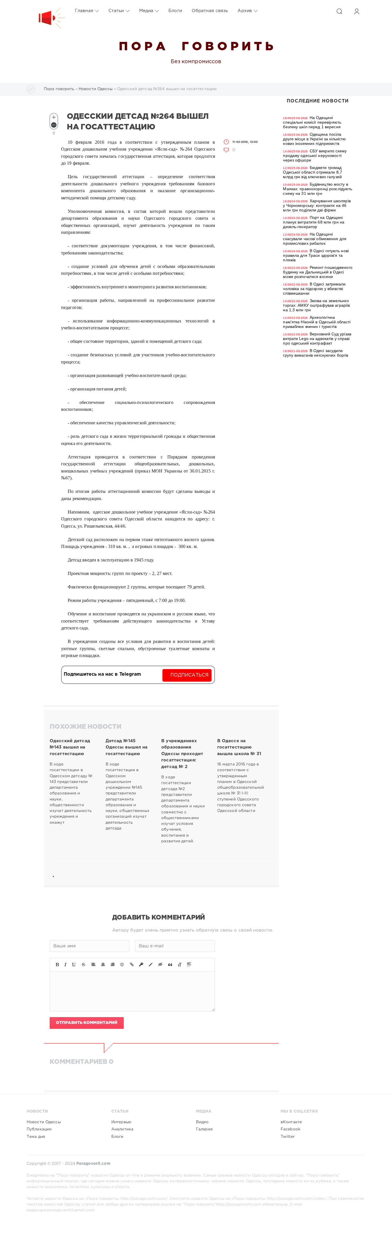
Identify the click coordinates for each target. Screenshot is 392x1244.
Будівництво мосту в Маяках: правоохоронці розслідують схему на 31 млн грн (317, 189)
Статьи (116, 11)
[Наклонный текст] (65, 964)
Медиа (146, 11)
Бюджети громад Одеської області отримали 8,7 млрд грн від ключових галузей (312, 172)
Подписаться (189, 675)
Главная (84, 11)
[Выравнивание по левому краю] (93, 964)
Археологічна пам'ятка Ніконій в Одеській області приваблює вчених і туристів (316, 322)
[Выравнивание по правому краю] (112, 964)
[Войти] (356, 11)
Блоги (175, 11)
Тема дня (36, 1136)
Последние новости (318, 101)
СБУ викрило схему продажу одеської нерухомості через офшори (315, 155)
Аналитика (122, 1129)
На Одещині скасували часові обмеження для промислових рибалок (314, 239)
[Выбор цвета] (151, 964)
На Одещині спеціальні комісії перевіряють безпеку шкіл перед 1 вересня (312, 122)
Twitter (287, 1136)
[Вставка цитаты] (170, 964)
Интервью (121, 1122)
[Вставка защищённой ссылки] (141, 964)
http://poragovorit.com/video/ (297, 1198)
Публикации (39, 1129)
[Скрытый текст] (160, 964)
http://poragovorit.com (238, 1204)
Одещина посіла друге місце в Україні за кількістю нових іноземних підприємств (314, 139)
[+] (54, 117)
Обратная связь (210, 11)
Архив (245, 11)
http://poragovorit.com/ (144, 1198)
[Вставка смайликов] (122, 964)
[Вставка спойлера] (189, 964)
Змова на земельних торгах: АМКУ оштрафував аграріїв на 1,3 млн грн (316, 305)
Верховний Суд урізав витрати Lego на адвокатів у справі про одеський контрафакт (317, 338)
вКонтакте (291, 1122)
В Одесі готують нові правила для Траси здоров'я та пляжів (316, 255)
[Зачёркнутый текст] (83, 964)
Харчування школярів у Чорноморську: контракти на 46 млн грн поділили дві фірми (316, 205)
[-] (54, 125)
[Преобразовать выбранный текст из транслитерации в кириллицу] (180, 964)
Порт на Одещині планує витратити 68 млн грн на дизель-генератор (313, 222)
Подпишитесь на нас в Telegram (102, 674)
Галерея (204, 1129)
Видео (202, 1122)
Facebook (290, 1129)
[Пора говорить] (46, 11)
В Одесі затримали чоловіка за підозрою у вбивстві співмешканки (314, 289)
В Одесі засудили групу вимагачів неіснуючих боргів (315, 352)
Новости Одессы (44, 1122)
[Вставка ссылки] (132, 964)
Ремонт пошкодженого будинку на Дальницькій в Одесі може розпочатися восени (317, 272)
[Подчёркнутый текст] (74, 964)
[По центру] (103, 964)
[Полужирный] (57, 964)
